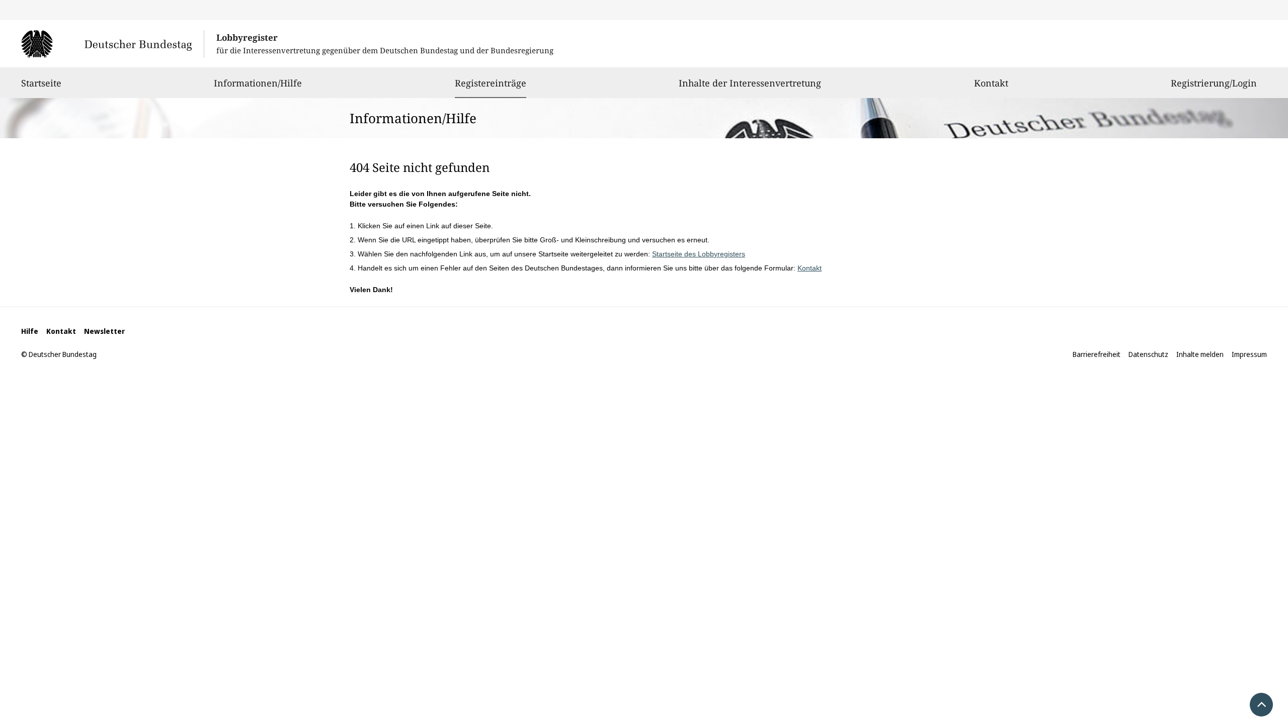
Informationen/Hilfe (258, 83)
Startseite (41, 83)
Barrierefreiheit (1096, 354)
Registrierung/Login (1214, 83)
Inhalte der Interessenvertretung (750, 83)
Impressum (1249, 354)
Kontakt (991, 83)
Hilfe (29, 331)
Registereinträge (490, 82)
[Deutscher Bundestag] (112, 43)
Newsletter (104, 331)
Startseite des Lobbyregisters (698, 254)
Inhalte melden (1200, 354)
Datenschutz (1148, 354)
